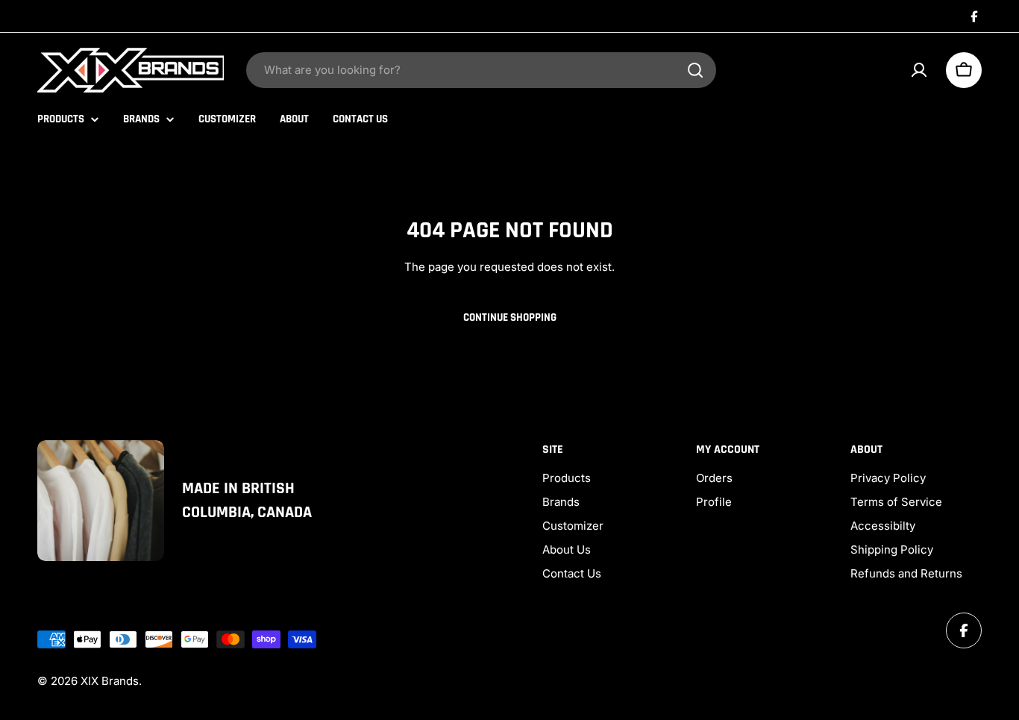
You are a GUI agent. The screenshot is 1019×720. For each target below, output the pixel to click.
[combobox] (481, 70)
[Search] (695, 70)
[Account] (919, 70)
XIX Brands (110, 681)
